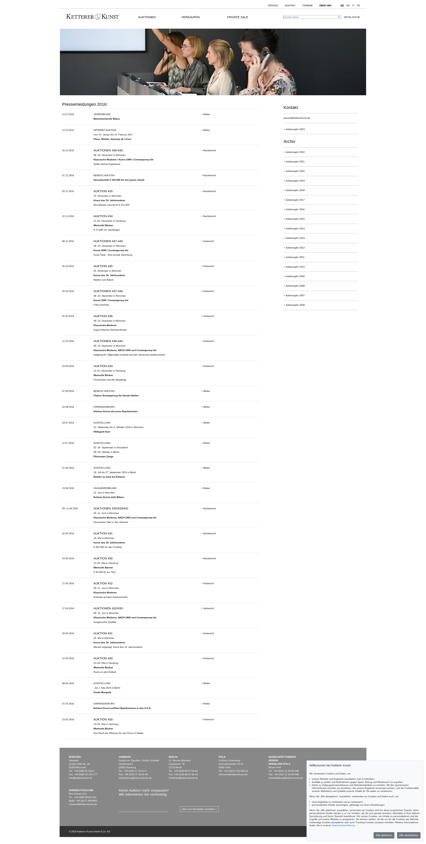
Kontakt (290, 5)
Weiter (205, 114)
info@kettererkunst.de (80, 778)
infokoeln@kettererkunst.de (233, 774)
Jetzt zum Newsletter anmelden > (199, 809)
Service (273, 5)
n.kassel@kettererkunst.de (83, 804)
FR (358, 5)
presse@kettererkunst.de (297, 118)
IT (353, 5)
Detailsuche (352, 17)
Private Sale (237, 17)
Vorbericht (207, 241)
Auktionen (147, 17)
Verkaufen (190, 17)
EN (348, 5)
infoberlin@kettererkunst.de (183, 778)
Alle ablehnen (384, 835)
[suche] (339, 17)
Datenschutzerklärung (343, 825)
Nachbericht (208, 150)
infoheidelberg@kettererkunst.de (286, 778)
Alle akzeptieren (408, 835)
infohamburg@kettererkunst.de (135, 778)
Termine (307, 5)
